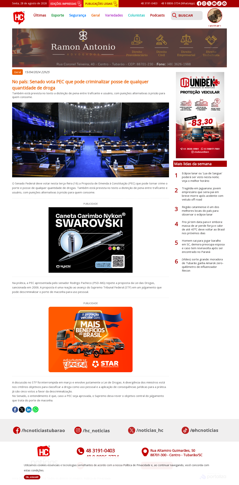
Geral (95, 15)
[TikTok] (219, 3)
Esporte (57, 15)
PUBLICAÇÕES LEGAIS (98, 3)
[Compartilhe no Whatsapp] (35, 409)
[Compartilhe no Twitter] (22, 409)
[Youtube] (214, 3)
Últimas (39, 15)
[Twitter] (209, 3)
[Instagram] (204, 3)
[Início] (19, 23)
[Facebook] (199, 3)
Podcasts (157, 15)
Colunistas (136, 15)
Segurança (77, 15)
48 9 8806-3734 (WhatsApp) (178, 3)
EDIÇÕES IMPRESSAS (63, 3)
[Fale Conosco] (224, 3)
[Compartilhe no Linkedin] (29, 409)
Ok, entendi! (32, 477)
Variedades (114, 15)
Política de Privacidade (136, 465)
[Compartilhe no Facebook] (15, 409)
